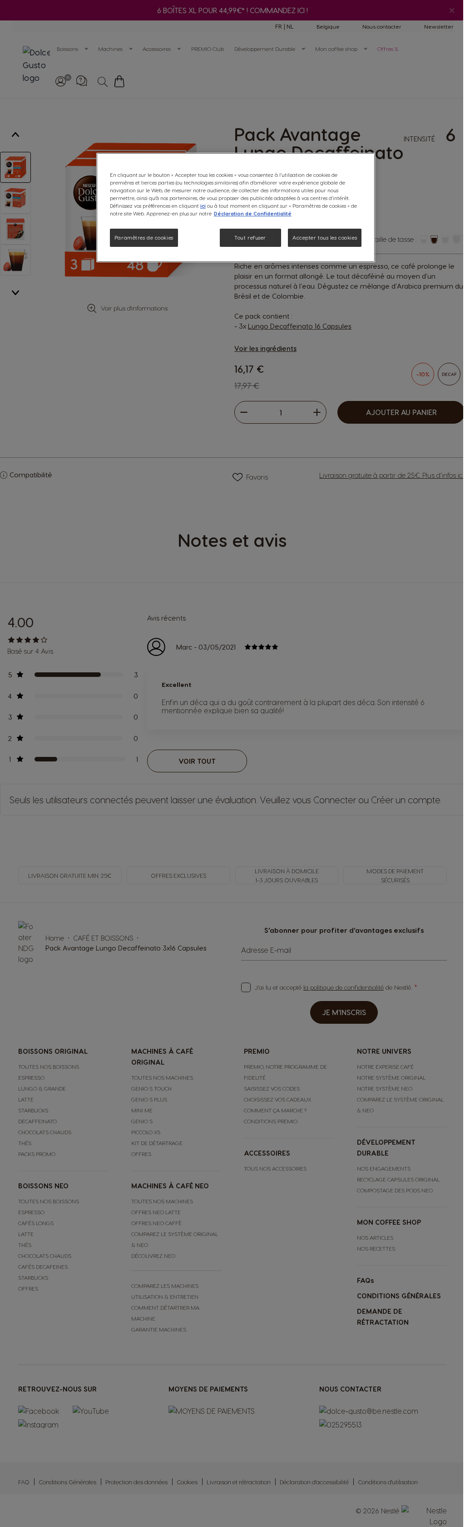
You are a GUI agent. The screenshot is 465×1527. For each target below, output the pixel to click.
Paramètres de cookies (143, 237)
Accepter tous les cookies (324, 237)
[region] (235, 207)
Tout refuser (250, 237)
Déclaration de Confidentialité (253, 213)
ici (203, 206)
